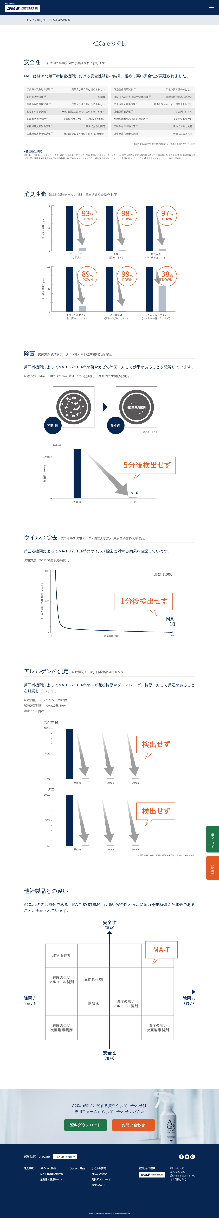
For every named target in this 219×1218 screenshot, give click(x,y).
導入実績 (29, 1168)
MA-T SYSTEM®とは (51, 1174)
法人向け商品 (77, 1168)
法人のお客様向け (65, 1156)
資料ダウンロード (85, 1125)
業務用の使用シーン (51, 1179)
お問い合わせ (133, 1125)
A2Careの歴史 (99, 1174)
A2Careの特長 (48, 1168)
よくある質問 (99, 1168)
